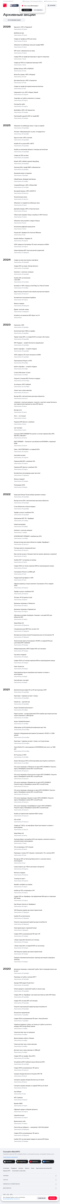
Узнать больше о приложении (10, 1157)
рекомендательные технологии (11, 1199)
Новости (27, 1168)
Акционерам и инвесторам (19, 1171)
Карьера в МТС (6, 1171)
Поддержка (14, 1168)
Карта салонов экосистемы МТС (44, 1168)
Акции (32, 1168)
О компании (6, 1168)
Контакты (21, 1168)
